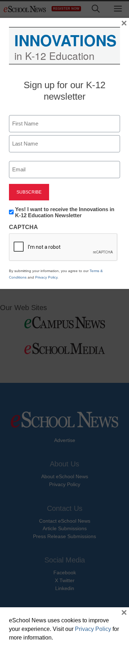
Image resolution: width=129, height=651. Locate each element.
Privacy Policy (46, 277)
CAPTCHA (23, 227)
